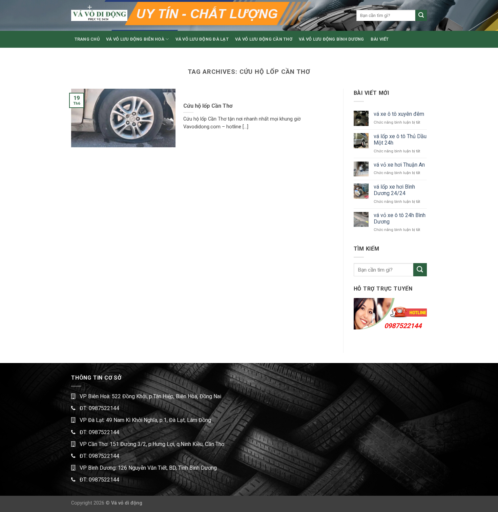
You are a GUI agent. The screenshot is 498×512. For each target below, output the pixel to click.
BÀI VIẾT (380, 39)
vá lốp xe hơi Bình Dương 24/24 (394, 190)
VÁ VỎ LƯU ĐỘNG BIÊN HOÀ (135, 39)
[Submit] (421, 15)
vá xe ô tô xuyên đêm (399, 114)
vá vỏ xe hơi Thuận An (399, 165)
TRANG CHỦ (87, 39)
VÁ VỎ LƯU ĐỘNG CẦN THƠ (263, 39)
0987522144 (402, 326)
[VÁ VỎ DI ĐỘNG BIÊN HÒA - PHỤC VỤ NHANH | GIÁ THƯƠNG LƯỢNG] (99, 15)
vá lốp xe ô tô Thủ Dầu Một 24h (400, 139)
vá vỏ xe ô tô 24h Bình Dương (400, 218)
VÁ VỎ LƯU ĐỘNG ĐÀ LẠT (202, 39)
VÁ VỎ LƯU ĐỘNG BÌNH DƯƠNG (331, 39)
